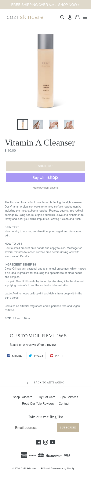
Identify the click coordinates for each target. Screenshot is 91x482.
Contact (64, 403)
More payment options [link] (45, 187)
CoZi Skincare (28, 468)
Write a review (46, 344)
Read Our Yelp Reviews (38, 403)
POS (43, 468)
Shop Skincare (22, 397)
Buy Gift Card (46, 397)
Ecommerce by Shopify (62, 468)
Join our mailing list (45, 416)
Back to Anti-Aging (48, 382)
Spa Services (69, 397)
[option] (22, 124)
